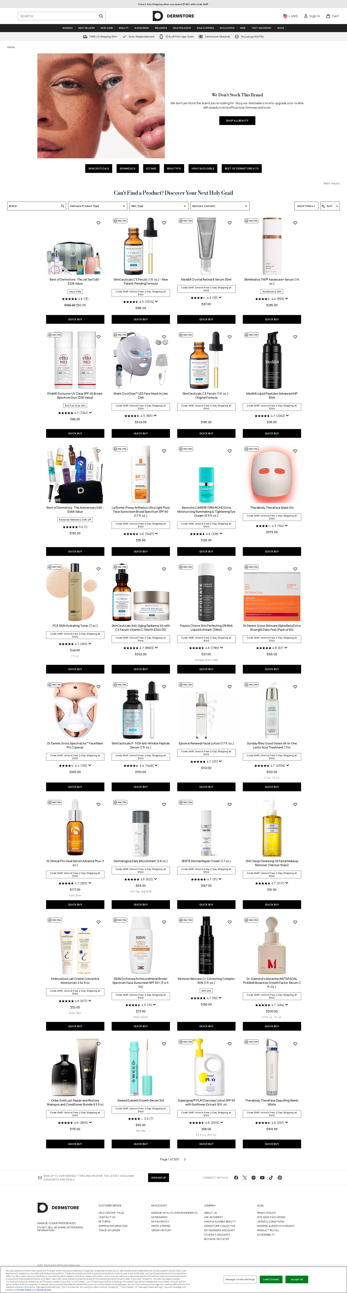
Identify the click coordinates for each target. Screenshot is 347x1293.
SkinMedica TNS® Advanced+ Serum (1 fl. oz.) (272, 281)
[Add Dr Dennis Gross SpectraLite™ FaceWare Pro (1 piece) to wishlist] (98, 686)
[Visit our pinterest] (279, 1177)
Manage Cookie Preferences (56, 1223)
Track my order (109, 1230)
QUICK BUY (75, 319)
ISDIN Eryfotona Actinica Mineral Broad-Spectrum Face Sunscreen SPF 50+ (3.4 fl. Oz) (140, 983)
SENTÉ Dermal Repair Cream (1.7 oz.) (206, 861)
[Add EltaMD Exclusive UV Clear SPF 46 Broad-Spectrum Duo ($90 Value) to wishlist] (98, 336)
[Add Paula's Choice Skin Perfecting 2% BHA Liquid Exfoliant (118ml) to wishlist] (229, 569)
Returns (104, 1221)
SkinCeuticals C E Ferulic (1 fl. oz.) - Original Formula (206, 396)
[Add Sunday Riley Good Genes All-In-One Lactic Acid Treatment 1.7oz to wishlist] (295, 686)
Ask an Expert (213, 1217)
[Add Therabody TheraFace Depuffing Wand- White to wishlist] (295, 1043)
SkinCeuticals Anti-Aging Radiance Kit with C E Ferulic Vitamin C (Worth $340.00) (141, 628)
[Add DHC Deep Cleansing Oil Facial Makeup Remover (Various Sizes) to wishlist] (295, 804)
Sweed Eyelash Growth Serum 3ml (140, 1100)
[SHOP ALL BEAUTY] (101, 105)
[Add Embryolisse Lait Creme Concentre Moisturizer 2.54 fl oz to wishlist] (98, 922)
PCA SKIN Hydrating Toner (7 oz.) (75, 626)
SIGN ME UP (158, 1177)
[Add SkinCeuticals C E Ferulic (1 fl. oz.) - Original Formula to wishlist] (229, 336)
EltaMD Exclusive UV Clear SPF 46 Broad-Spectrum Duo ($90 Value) (75, 396)
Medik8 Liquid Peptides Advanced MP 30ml (271, 396)
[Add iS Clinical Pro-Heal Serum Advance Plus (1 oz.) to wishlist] (98, 804)
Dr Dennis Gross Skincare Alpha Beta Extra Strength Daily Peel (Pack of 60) (272, 628)
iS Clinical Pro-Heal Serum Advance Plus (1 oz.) (75, 863)
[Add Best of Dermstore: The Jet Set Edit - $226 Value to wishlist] (98, 222)
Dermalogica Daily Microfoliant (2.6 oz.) (141, 861)
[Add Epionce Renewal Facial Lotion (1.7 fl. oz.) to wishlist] (229, 686)
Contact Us (107, 1217)
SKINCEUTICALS (98, 168)
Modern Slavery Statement (276, 1226)
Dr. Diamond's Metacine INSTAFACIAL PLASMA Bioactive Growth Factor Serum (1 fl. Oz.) (272, 983)
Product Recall (268, 1230)
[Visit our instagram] (253, 1177)
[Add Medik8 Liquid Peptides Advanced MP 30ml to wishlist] (295, 336)
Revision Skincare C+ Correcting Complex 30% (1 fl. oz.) (206, 981)
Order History (161, 1230)
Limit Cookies (271, 1279)
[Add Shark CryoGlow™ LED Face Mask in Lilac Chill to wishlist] (164, 336)
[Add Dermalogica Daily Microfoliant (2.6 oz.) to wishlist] (164, 804)
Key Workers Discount (219, 1230)
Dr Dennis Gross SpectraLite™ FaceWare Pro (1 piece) (75, 745)
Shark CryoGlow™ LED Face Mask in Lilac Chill (140, 396)
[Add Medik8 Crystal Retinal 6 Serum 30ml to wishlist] (229, 222)
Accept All (297, 1279)
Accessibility (266, 1234)
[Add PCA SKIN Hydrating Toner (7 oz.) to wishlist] (98, 569)
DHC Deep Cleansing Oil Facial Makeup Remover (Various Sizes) (272, 863)
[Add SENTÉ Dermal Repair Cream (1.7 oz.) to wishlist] (229, 804)
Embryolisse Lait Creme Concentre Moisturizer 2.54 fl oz (75, 981)
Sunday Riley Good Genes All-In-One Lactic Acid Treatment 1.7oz (272, 745)
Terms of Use (43, 1289)
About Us (210, 1212)
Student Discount (217, 1234)
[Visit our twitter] (244, 1177)
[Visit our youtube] (262, 1177)
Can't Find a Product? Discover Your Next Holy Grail (173, 193)
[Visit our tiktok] (271, 1177)
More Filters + (306, 206)
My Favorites (160, 1221)
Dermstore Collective (220, 1226)
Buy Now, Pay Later (216, 1239)
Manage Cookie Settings (240, 1279)
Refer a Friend (161, 1226)
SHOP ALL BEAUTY (237, 120)
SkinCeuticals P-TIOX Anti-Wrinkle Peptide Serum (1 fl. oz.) (141, 745)
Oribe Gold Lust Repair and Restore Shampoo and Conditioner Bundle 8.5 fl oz (75, 1102)
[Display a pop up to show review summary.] (156, 301)
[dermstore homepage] (173, 16)
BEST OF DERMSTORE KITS (242, 168)
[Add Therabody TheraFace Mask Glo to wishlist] (295, 451)
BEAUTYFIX (174, 168)
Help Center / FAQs (111, 1212)
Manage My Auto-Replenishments (174, 1212)
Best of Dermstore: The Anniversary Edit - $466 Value (75, 510)
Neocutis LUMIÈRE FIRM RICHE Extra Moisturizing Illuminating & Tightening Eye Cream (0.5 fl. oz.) (206, 512)
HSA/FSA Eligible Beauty (220, 1221)
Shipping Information (113, 1226)
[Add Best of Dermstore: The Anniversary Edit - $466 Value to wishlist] (98, 451)
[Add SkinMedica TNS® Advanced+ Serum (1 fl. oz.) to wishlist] (295, 222)
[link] (311, 16)
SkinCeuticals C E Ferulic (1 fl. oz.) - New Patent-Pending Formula (141, 281)
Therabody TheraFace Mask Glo (272, 508)
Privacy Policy (266, 1212)
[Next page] (185, 1159)
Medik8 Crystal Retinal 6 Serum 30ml (206, 279)
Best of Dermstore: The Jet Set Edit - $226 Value (75, 281)
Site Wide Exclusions (271, 1217)
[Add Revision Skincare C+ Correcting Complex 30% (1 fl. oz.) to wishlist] (229, 922)
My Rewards (159, 1217)
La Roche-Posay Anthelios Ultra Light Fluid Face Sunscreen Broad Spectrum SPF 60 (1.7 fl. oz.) (141, 512)
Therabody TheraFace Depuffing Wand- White (272, 1102)
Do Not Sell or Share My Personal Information (60, 1229)
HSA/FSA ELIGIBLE (203, 168)
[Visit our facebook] (236, 1177)
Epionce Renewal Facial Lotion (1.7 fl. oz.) (206, 743)
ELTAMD (151, 168)
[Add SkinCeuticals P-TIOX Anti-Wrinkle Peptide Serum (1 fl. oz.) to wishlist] (164, 686)
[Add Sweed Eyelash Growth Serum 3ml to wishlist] (164, 1043)
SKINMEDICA (128, 168)
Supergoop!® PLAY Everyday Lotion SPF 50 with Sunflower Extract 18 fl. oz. (206, 1102)
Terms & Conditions (270, 1221)
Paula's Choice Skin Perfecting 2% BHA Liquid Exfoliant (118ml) (206, 628)
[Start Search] (101, 16)
